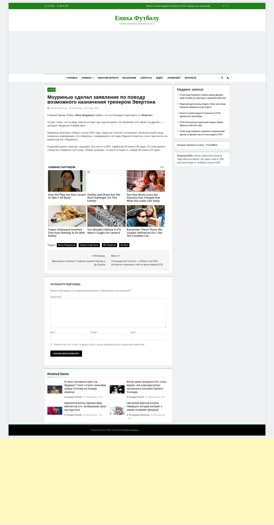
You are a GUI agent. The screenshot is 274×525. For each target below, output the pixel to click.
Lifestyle (146, 78)
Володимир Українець (139, 415)
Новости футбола (89, 245)
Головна (72, 78)
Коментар (56, 297)
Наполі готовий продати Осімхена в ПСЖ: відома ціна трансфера (178, 6)
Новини (86, 78)
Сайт (132, 332)
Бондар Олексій (74, 397)
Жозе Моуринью (66, 245)
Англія (51, 90)
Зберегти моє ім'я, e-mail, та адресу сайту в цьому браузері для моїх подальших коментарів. (99, 344)
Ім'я (53, 332)
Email (93, 332)
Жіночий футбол (108, 78)
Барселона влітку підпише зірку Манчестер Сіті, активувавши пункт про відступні (85, 406)
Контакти (190, 78)
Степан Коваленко (59, 108)
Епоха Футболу (137, 18)
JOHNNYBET (174, 78)
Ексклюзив (129, 78)
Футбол (124, 245)
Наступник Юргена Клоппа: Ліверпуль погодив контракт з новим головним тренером (144, 406)
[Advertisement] (137, 52)
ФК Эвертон (109, 245)
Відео (159, 78)
